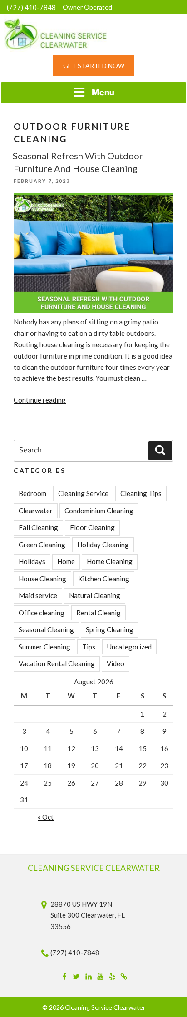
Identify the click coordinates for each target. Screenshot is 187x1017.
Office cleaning (41, 613)
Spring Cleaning (109, 629)
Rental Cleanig (98, 613)
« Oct (46, 817)
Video (115, 663)
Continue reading (40, 400)
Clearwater (36, 510)
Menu (103, 92)
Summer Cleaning (44, 647)
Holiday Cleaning (103, 544)
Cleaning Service (83, 493)
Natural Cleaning (94, 595)
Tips (88, 647)
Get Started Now (93, 65)
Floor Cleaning (92, 527)
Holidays (32, 561)
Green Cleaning (42, 544)
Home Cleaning (110, 561)
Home (66, 561)
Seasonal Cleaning (46, 629)
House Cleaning (42, 579)
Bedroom (32, 493)
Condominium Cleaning (98, 510)
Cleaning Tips (141, 493)
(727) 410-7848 (31, 7)
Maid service (38, 595)
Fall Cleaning (38, 527)
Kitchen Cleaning (103, 579)
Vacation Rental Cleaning (57, 663)
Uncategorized (129, 647)
